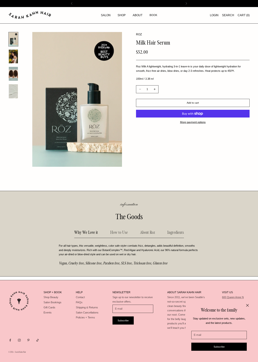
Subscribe (219, 346)
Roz (139, 34)
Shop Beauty (51, 297)
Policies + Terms (85, 317)
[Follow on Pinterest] (28, 340)
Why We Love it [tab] (86, 232)
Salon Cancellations (87, 312)
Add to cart (193, 102)
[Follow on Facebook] (10, 340)
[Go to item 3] (13, 73)
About (138, 15)
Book (153, 15)
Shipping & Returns (87, 307)
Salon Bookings (52, 302)
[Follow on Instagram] (19, 340)
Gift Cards (49, 307)
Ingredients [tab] (175, 232)
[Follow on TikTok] (37, 340)
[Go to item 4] (13, 91)
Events (48, 312)
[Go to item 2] (13, 56)
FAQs (79, 302)
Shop (122, 15)
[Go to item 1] (13, 39)
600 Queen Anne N (233, 297)
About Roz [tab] (147, 232)
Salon (106, 15)
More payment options (193, 122)
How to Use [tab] (119, 232)
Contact (80, 297)
